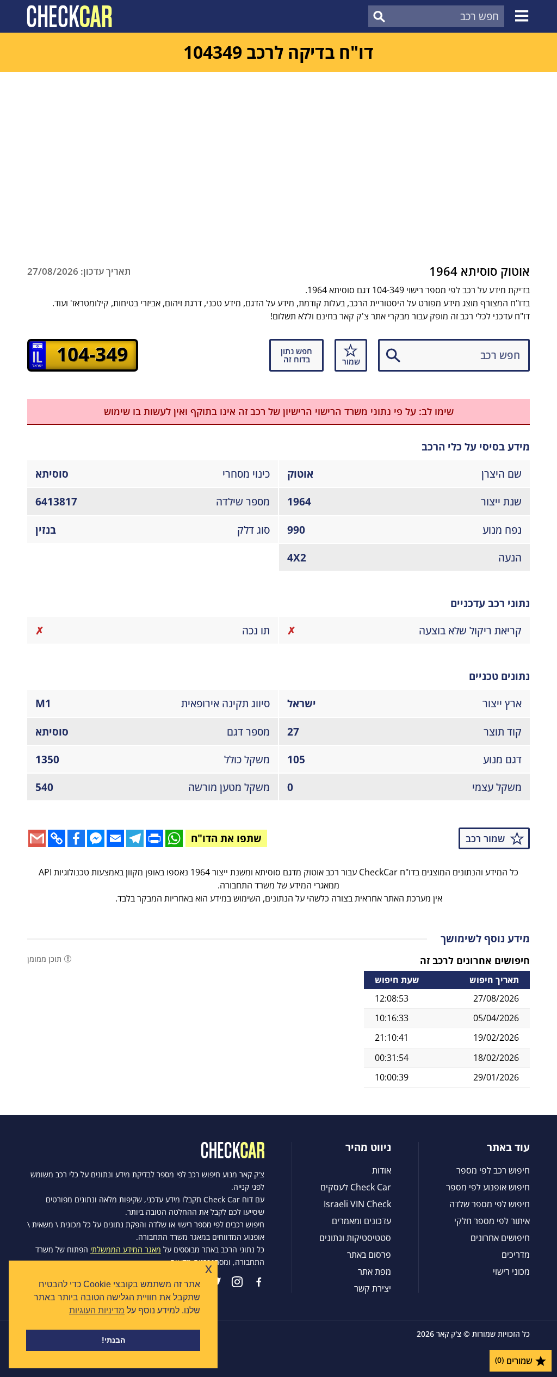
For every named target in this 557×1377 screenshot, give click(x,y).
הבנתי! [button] (113, 1340)
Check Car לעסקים (355, 1187)
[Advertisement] (278, 153)
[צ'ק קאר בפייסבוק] (258, 1281)
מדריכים (516, 1254)
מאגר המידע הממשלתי (125, 1249)
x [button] (208, 1268)
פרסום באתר (369, 1254)
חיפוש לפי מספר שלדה (489, 1204)
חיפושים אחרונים (500, 1237)
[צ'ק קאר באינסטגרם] (237, 1281)
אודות (381, 1170)
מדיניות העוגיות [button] (97, 1310)
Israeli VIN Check (357, 1204)
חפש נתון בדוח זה (296, 355)
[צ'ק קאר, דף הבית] (69, 16)
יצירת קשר (372, 1288)
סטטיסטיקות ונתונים (355, 1237)
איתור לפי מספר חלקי (492, 1221)
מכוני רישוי (511, 1271)
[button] (523, 16)
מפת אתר (374, 1271)
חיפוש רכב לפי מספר (493, 1170)
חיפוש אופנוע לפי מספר (488, 1187)
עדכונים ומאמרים (361, 1221)
